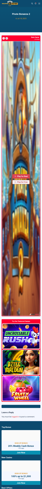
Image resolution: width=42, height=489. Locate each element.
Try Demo (21, 336)
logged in (15, 417)
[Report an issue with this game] (3, 38)
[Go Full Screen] (6, 38)
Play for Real (22, 176)
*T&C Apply (21, 448)
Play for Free (22, 182)
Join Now (21, 452)
